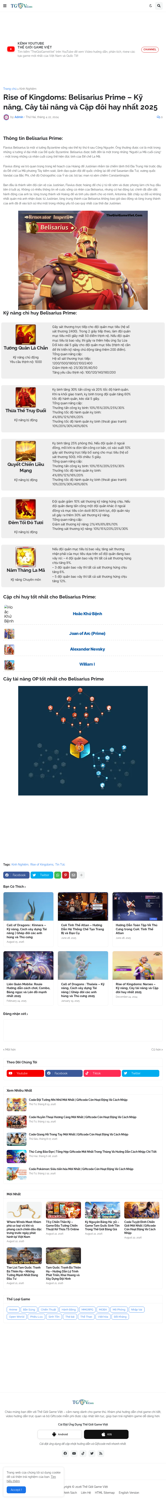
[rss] (100, 1453)
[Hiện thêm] (81, 875)
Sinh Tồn (54, 1316)
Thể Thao (86, 1316)
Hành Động (69, 1309)
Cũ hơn (156, 1049)
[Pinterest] (65, 875)
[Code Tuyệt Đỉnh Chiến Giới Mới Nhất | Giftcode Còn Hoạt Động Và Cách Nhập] (142, 1210)
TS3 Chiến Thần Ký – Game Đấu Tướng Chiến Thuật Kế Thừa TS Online (62, 1225)
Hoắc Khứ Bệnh (87, 613)
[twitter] (91, 1453)
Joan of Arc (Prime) (87, 633)
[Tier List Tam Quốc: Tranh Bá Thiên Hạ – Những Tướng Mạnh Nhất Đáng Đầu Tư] (24, 1255)
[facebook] (65, 1453)
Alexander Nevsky (87, 649)
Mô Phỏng (119, 1309)
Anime (13, 1309)
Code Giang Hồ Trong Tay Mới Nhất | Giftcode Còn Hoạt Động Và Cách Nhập (78, 1134)
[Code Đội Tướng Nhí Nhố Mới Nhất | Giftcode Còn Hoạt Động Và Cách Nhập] (17, 1104)
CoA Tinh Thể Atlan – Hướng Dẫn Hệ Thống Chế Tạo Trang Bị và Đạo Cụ (82, 929)
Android (63, 1434)
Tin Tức (60, 864)
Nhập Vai (136, 1309)
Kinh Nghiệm (27, 88)
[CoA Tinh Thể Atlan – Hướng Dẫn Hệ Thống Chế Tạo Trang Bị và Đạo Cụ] (83, 906)
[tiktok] (83, 1453)
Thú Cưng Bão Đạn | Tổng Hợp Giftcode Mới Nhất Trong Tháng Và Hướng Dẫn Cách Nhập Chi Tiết (92, 1151)
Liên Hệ (86, 1492)
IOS (109, 1434)
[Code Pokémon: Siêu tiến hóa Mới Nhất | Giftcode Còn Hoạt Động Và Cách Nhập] (17, 1173)
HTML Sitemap (105, 1492)
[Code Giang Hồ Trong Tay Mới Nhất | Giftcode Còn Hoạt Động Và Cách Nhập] (17, 1139)
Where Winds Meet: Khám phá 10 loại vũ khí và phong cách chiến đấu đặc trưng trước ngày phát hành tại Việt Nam (24, 1229)
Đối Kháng (120, 1316)
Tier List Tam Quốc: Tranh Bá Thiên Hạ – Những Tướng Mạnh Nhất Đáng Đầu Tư (23, 1273)
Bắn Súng (29, 1309)
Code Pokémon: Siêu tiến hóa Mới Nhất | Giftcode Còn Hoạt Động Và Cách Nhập (81, 1169)
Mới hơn (10, 1049)
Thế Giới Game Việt (95, 1486)
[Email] (73, 875)
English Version (129, 1492)
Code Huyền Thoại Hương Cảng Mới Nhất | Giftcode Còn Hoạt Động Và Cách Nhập (82, 1117)
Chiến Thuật (48, 1309)
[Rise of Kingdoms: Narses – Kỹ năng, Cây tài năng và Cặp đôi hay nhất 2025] (138, 965)
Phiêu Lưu (36, 1316)
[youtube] (74, 1453)
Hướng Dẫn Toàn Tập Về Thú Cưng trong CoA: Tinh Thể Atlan (136, 929)
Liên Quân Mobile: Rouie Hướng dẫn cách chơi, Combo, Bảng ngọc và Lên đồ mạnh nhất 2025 (28, 990)
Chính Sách (69, 1492)
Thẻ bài (69, 1316)
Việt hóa (103, 1316)
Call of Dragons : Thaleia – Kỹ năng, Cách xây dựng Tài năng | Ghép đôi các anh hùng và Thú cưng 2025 (82, 990)
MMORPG (87, 1309)
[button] (5, 5)
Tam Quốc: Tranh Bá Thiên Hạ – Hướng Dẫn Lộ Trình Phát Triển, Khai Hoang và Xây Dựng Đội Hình (63, 1273)
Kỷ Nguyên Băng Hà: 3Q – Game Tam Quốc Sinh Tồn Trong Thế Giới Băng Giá (102, 1225)
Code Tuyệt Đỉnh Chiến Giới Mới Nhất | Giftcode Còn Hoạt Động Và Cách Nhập (140, 1227)
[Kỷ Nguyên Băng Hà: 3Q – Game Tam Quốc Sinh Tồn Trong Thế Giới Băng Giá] (102, 1210)
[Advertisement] (83, 49)
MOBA (103, 1309)
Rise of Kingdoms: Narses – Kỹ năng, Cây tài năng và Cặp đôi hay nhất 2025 (137, 988)
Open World (16, 1316)
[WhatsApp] (57, 875)
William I (87, 664)
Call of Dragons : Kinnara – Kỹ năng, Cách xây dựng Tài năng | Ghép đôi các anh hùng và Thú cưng (27, 931)
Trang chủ (10, 88)
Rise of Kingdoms (41, 864)
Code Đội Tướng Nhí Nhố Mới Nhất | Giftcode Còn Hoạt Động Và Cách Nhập (78, 1099)
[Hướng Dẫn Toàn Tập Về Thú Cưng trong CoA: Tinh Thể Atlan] (138, 906)
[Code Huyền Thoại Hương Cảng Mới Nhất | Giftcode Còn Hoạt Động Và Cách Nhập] (17, 1122)
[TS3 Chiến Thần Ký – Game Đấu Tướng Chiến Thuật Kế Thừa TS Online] (63, 1210)
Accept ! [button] (16, 1489)
